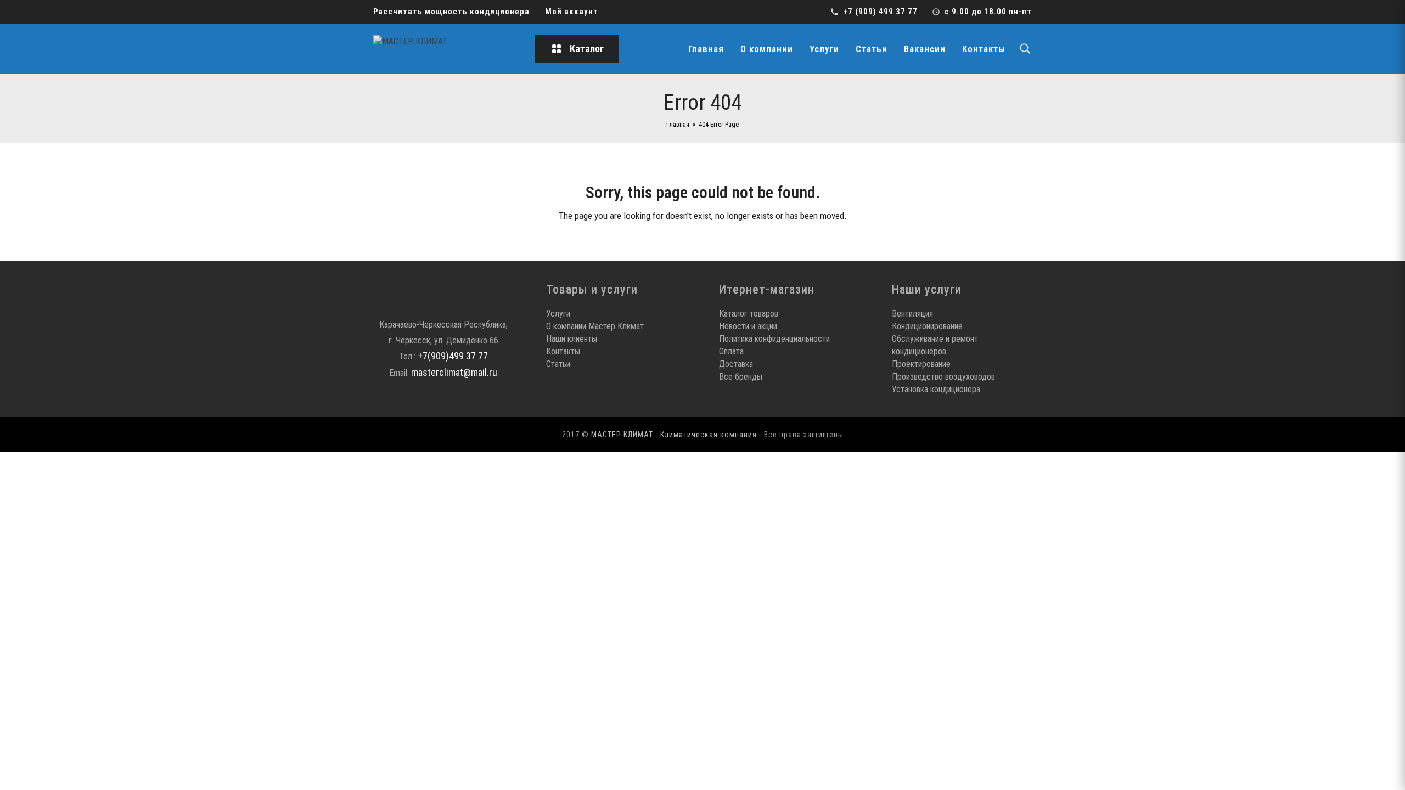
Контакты (983, 48)
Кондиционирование (927, 326)
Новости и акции (748, 326)
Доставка (736, 364)
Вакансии (925, 48)
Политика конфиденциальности (774, 339)
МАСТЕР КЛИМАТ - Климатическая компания (674, 434)
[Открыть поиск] (1025, 49)
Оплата (731, 351)
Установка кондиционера (936, 389)
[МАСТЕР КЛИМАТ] (444, 49)
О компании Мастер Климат (595, 326)
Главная (706, 48)
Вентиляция (912, 313)
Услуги (824, 48)
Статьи (871, 48)
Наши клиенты (571, 339)
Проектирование (921, 364)
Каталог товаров (748, 313)
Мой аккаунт (571, 11)
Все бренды (740, 376)
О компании (766, 48)
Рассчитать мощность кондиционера (451, 11)
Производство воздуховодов (943, 376)
